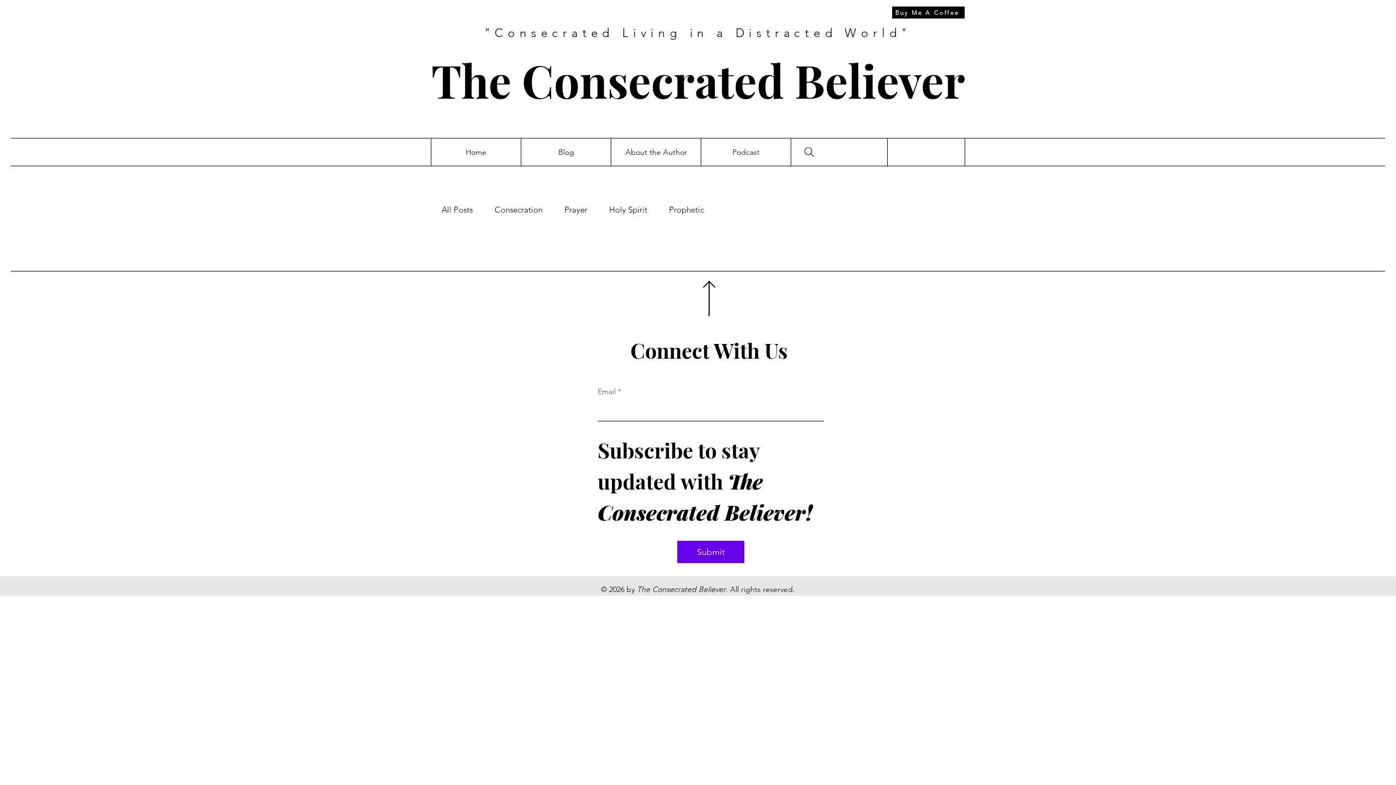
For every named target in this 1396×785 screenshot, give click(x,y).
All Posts (457, 210)
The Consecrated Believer (698, 80)
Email (609, 391)
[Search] (809, 152)
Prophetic (686, 210)
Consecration (519, 210)
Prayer (575, 210)
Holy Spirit (628, 210)
